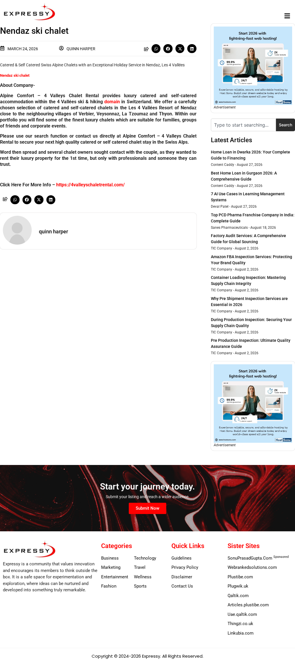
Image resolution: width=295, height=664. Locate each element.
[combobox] (243, 125)
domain (112, 101)
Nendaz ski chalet (14, 75)
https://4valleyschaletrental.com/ (90, 184)
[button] (287, 16)
